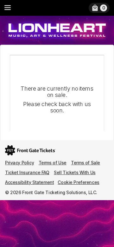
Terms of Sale (85, 162)
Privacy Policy (19, 162)
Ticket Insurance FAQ (27, 172)
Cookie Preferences (78, 182)
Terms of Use (52, 162)
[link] (99, 8)
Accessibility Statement (29, 182)
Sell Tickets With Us (75, 172)
